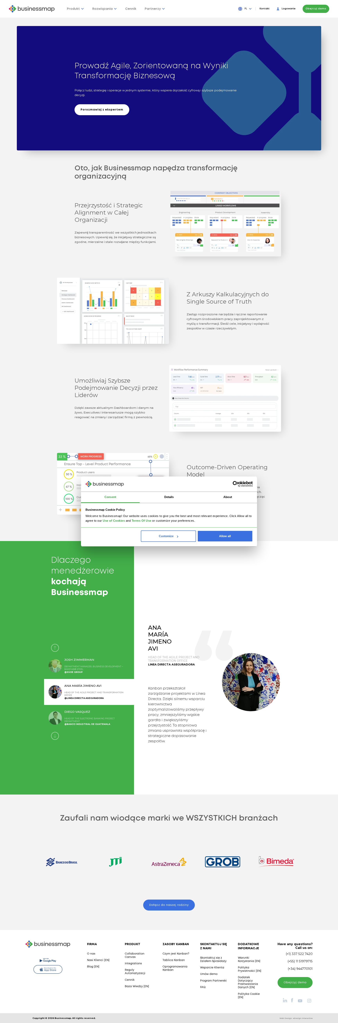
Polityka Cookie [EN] (249, 996)
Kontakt (265, 9)
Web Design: (296, 1018)
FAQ (203, 987)
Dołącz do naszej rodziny (169, 905)
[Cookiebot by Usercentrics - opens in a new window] (235, 484)
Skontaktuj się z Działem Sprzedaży (213, 959)
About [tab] (227, 497)
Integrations (133, 963)
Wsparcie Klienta (212, 967)
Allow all (225, 536)
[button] (55, 648)
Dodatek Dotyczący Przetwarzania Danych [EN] (248, 982)
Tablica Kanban (174, 960)
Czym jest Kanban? (176, 954)
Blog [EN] (93, 966)
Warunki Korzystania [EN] (249, 959)
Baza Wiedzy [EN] (137, 986)
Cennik (130, 980)
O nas (91, 954)
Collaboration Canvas (134, 955)
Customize (166, 536)
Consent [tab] (110, 497)
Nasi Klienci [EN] (98, 960)
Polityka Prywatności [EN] (249, 969)
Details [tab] (169, 497)
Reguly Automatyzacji (135, 971)
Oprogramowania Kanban (175, 968)
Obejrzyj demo (316, 9)
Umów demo (209, 974)
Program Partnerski (213, 981)
